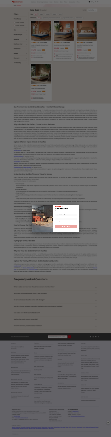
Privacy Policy (69, 229)
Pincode (56, 217)
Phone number (57, 212)
